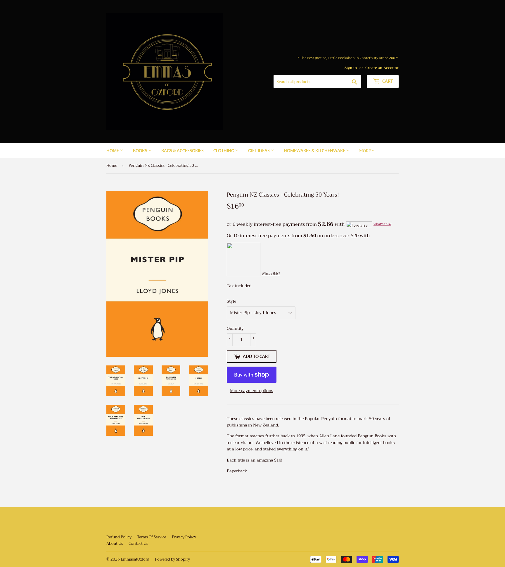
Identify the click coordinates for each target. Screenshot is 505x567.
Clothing (224, 150)
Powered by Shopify (172, 559)
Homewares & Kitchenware (315, 150)
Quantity (235, 328)
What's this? (271, 273)
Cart (387, 81)
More (365, 150)
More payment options (251, 390)
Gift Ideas (259, 150)
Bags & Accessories (182, 150)
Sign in (351, 68)
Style (231, 301)
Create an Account (382, 68)
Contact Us (138, 543)
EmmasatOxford (135, 559)
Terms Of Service (151, 537)
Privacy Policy (184, 537)
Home (113, 150)
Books (140, 150)
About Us (114, 543)
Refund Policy (119, 537)
